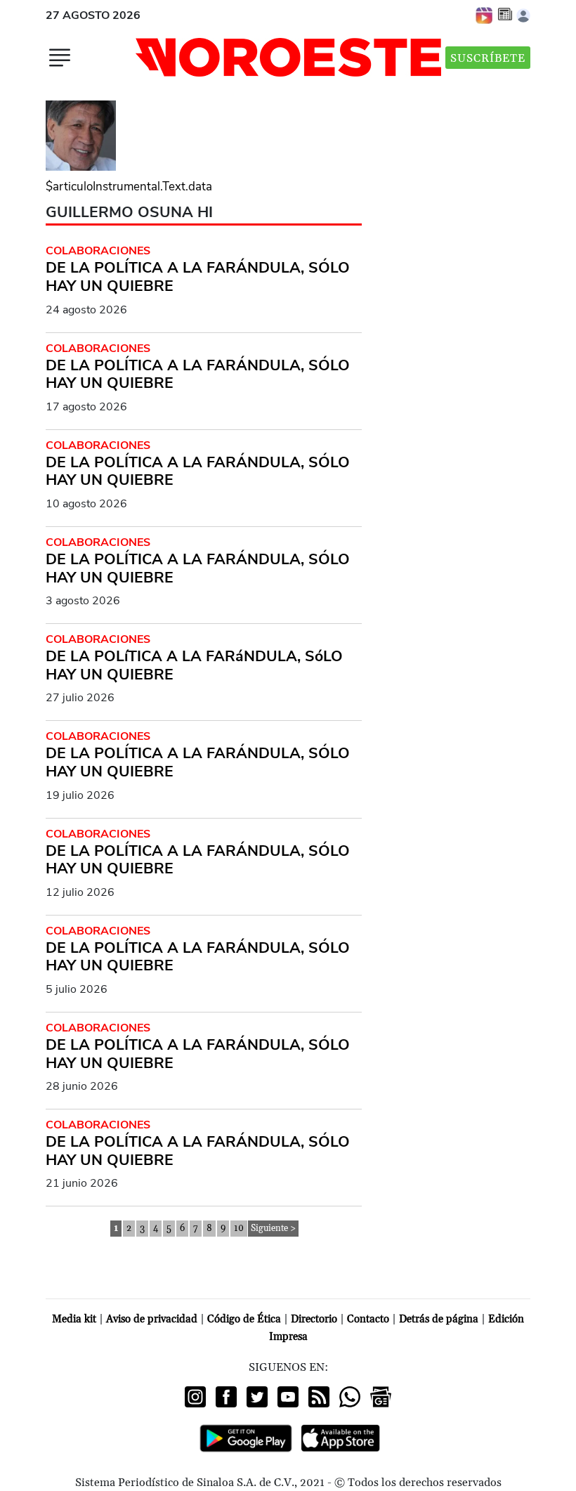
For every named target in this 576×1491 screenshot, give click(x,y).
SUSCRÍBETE (487, 58)
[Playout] (485, 14)
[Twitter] (257, 1396)
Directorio (314, 1319)
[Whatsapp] (350, 1396)
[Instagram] (195, 1396)
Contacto (368, 1319)
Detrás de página (438, 1319)
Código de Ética (244, 1319)
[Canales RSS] (319, 1396)
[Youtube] (288, 1396)
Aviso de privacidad (151, 1319)
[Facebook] (226, 1396)
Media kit (74, 1319)
